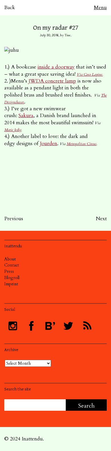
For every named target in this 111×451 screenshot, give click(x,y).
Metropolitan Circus (81, 144)
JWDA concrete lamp (52, 81)
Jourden (48, 143)
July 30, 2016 (49, 35)
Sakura (25, 115)
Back (9, 7)
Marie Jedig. (13, 130)
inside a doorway (56, 67)
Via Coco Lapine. (90, 74)
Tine (68, 35)
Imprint (11, 284)
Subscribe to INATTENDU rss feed (86, 325)
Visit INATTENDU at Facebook (31, 325)
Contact (11, 265)
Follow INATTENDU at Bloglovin (49, 325)
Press (9, 271)
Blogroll (11, 277)
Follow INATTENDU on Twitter (68, 325)
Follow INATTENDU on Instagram (12, 325)
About (10, 259)
